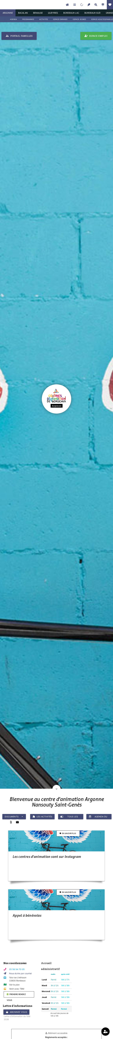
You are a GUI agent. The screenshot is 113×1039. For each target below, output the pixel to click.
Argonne (8, 13)
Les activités (42, 816)
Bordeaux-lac (71, 13)
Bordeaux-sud (92, 13)
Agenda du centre (98, 817)
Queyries (53, 13)
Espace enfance (60, 19)
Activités (43, 19)
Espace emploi (96, 35)
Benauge (38, 13)
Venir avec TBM (16, 989)
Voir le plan (14, 984)
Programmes (28, 19)
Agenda (13, 19)
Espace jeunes (79, 19)
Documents (14, 816)
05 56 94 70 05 (17, 969)
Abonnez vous (16, 1012)
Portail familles (19, 35)
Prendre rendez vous (16, 995)
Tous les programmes (69, 817)
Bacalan (23, 13)
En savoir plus (67, 833)
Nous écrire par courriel (20, 973)
